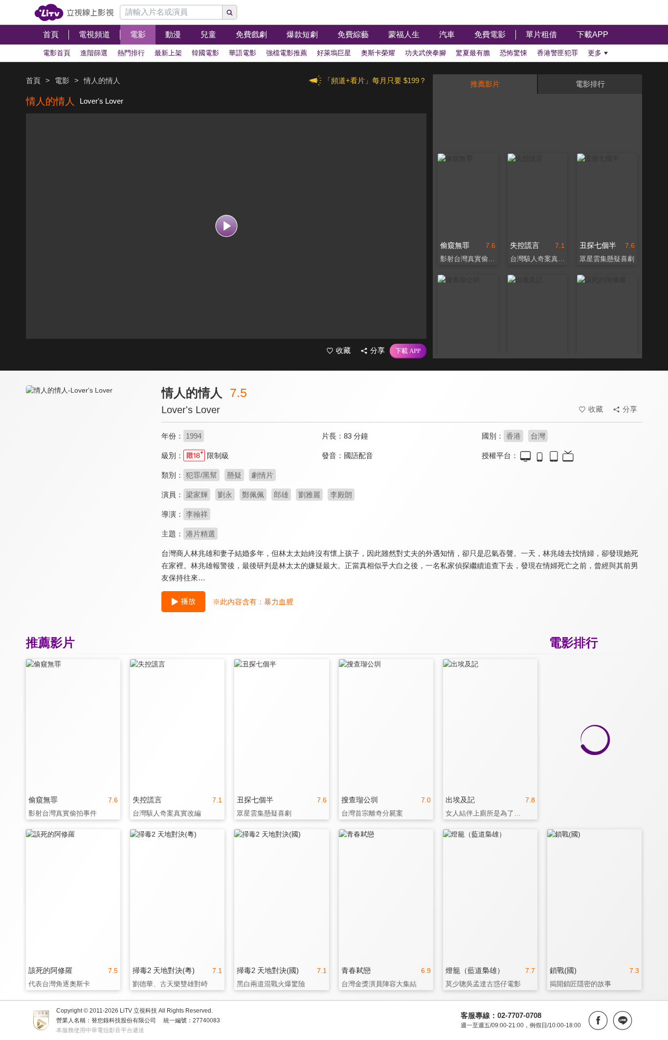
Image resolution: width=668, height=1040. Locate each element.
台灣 (538, 436)
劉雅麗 (309, 494)
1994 (193, 436)
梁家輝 (197, 494)
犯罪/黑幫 (201, 475)
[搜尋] (230, 12)
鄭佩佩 (253, 494)
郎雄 (281, 494)
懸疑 (234, 475)
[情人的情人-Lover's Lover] (87, 472)
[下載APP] (408, 351)
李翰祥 (197, 514)
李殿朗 (341, 494)
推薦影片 (485, 84)
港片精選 (200, 534)
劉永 (225, 494)
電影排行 (590, 84)
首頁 (33, 80)
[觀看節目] (226, 226)
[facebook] (598, 1020)
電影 (62, 80)
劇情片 (262, 475)
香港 (513, 436)
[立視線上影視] (74, 12)
